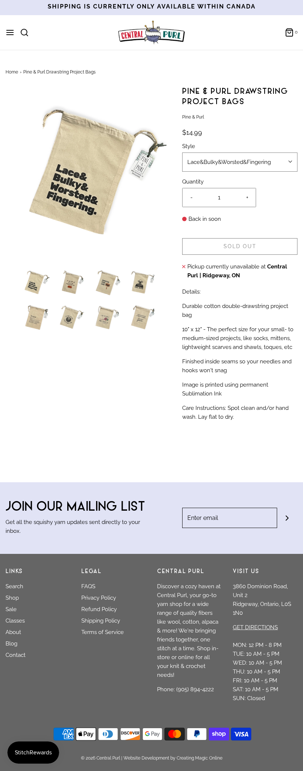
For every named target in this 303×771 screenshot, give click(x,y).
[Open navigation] (10, 32)
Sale (11, 609)
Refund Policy (99, 609)
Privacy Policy (98, 597)
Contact (15, 655)
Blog (11, 643)
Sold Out (240, 246)
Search (14, 586)
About (13, 632)
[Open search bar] (27, 32)
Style (188, 146)
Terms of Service (102, 632)
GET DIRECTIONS (255, 627)
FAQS (88, 586)
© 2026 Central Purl (100, 758)
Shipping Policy (100, 620)
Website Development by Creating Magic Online (172, 758)
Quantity (193, 181)
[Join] (287, 518)
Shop (12, 597)
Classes (15, 620)
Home (12, 72)
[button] (35, 282)
